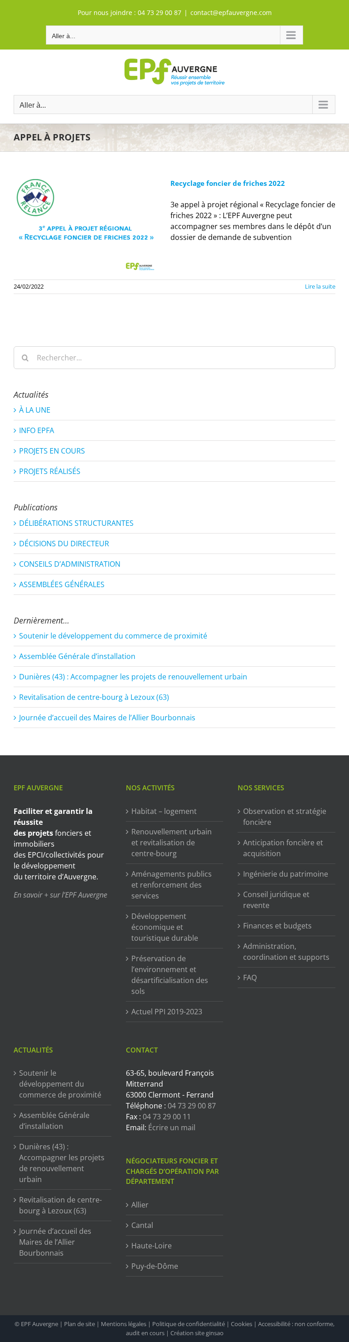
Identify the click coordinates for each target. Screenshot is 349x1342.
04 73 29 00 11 (167, 1117)
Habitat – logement (164, 811)
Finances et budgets (277, 926)
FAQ (250, 978)
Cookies (241, 1324)
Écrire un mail (171, 1127)
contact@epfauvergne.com (231, 12)
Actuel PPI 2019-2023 (166, 1012)
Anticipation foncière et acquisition (283, 848)
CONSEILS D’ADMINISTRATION (69, 564)
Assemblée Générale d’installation (77, 656)
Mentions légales (123, 1324)
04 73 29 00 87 (159, 12)
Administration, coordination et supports (286, 951)
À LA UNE (34, 410)
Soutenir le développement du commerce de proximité (113, 636)
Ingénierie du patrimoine (285, 874)
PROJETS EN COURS (52, 451)
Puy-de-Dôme (154, 1266)
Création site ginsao (197, 1333)
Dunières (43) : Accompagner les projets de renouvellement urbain (133, 677)
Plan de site (79, 1324)
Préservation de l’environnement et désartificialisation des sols (169, 974)
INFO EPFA (36, 430)
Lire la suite (320, 286)
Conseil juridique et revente (276, 899)
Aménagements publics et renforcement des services (171, 885)
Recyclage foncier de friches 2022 (227, 183)
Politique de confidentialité (188, 1324)
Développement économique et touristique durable (164, 927)
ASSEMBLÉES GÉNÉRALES (62, 584)
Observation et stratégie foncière (284, 816)
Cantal (142, 1225)
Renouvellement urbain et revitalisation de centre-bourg (171, 842)
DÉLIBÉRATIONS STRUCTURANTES (76, 523)
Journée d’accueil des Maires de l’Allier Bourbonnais (107, 718)
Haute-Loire (151, 1246)
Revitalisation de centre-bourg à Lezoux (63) (94, 697)
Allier (140, 1205)
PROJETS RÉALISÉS (49, 471)
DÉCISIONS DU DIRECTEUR (64, 544)
